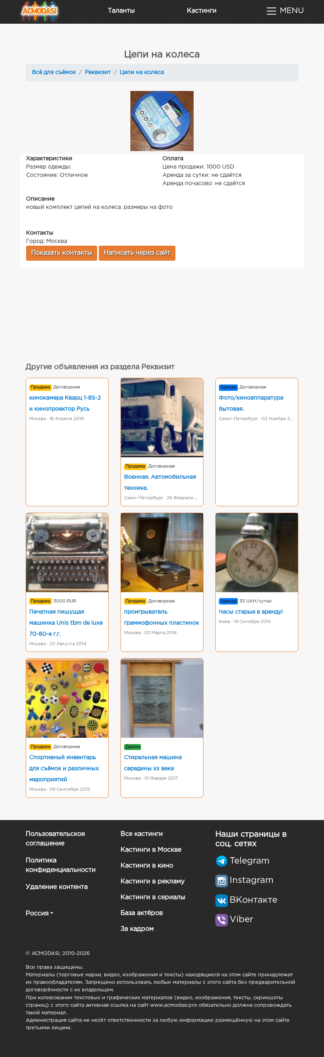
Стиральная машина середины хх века (153, 763)
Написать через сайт (137, 253)
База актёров (142, 913)
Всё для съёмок (54, 72)
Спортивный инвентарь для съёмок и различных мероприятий (64, 768)
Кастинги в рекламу (153, 882)
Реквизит (98, 72)
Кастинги (202, 11)
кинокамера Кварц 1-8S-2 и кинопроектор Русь (65, 403)
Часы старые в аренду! (251, 612)
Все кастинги (142, 834)
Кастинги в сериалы (153, 897)
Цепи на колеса (142, 72)
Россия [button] (37, 914)
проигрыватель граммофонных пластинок (161, 617)
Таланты (121, 11)
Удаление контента (57, 887)
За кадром (137, 929)
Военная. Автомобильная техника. (160, 483)
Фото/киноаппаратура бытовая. (251, 403)
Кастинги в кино (147, 866)
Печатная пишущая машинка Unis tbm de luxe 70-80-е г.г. (66, 623)
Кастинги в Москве (151, 850)
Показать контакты (61, 253)
